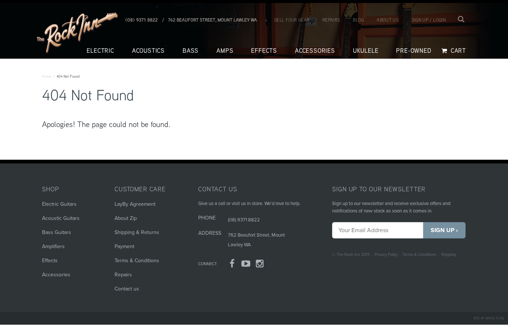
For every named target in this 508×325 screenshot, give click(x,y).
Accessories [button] (315, 50)
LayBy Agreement (135, 204)
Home (46, 76)
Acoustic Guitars (61, 218)
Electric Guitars (59, 204)
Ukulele (366, 50)
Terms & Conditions (419, 254)
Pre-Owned (413, 50)
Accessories (56, 275)
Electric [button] (100, 50)
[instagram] (260, 265)
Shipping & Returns (137, 232)
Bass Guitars (56, 232)
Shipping (448, 254)
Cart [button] (457, 50)
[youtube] (246, 265)
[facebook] (232, 265)
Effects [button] (264, 50)
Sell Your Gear (291, 20)
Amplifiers (53, 246)
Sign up (420, 20)
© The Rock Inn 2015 (351, 254)
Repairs (331, 20)
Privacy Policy (386, 254)
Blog (358, 20)
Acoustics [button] (148, 50)
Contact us (127, 289)
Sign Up (442, 230)
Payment (124, 246)
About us (387, 20)
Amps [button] (224, 50)
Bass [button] (191, 50)
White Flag (495, 318)
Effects (50, 260)
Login (439, 20)
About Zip (126, 218)
